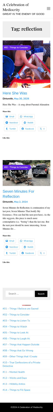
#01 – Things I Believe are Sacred (20, 308)
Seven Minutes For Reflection (18, 194)
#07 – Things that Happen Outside (21, 344)
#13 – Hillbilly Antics (14, 384)
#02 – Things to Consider (16, 314)
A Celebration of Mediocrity (16, 7)
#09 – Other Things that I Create (20, 356)
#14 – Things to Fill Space (16, 390)
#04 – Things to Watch (15, 326)
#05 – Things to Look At (15, 332)
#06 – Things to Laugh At (16, 338)
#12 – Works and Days (15, 378)
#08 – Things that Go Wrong (18, 350)
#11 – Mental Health (14, 372)
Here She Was (15, 93)
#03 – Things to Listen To (16, 320)
